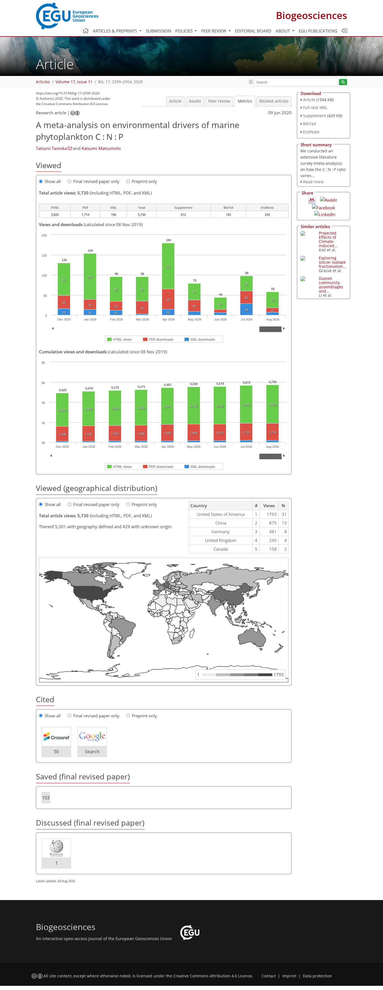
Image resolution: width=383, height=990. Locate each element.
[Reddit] (328, 199)
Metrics (245, 101)
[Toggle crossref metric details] (56, 736)
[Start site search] (343, 82)
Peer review (219, 101)
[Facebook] (323, 207)
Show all (53, 181)
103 (46, 798)
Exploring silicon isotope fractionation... (332, 262)
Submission (158, 31)
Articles (43, 81)
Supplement (314, 115)
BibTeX (309, 123)
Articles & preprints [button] (115, 31)
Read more (313, 181)
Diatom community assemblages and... (331, 285)
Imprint (289, 976)
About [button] (283, 31)
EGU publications (318, 31)
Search (92, 751)
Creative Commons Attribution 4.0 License (212, 976)
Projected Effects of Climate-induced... (328, 239)
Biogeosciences (311, 15)
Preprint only (144, 181)
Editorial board (253, 31)
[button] (251, 81)
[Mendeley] (312, 200)
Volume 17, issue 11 (74, 81)
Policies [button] (184, 31)
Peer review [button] (214, 31)
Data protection (317, 976)
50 (56, 751)
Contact (269, 976)
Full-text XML (315, 107)
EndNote (311, 132)
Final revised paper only (96, 181)
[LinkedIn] (324, 214)
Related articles (274, 101)
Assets (195, 101)
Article (175, 101)
